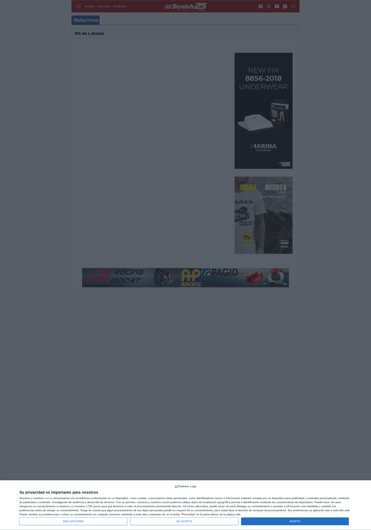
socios (48, 498)
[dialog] (185, 505)
